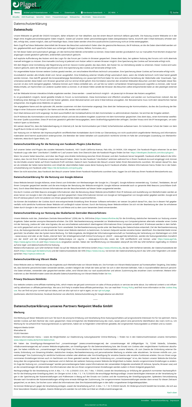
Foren (56, 12)
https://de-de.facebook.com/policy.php (64, 167)
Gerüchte (39, 17)
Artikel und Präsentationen (36, 12)
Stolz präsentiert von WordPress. (96, 405)
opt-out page (104, 290)
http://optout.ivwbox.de (34, 253)
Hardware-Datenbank (92, 12)
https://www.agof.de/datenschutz (35, 250)
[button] (50, 12)
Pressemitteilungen (60, 17)
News (17, 12)
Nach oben (172, 392)
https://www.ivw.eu (52, 242)
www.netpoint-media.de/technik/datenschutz (34, 339)
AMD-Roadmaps (28, 17)
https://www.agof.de (167, 239)
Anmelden (145, 400)
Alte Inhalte (86, 17)
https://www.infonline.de (107, 218)
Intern (48, 17)
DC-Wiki (111, 12)
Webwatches (75, 17)
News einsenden (99, 17)
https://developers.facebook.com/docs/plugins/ (152, 152)
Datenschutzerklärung (159, 400)
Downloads (70, 12)
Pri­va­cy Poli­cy (128, 287)
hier (109, 273)
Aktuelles (15, 17)
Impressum (174, 400)
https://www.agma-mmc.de (26, 242)
